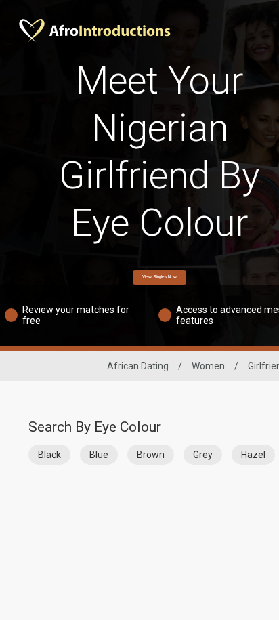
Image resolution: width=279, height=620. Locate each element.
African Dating (138, 365)
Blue (98, 454)
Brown (151, 454)
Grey (203, 454)
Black (49, 454)
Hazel (253, 454)
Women (208, 365)
